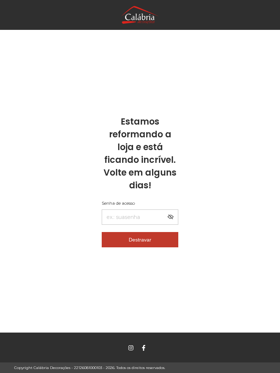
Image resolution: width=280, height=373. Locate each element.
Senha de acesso (118, 203)
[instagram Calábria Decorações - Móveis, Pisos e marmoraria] (131, 348)
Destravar (140, 240)
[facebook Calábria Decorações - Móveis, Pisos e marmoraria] (144, 348)
